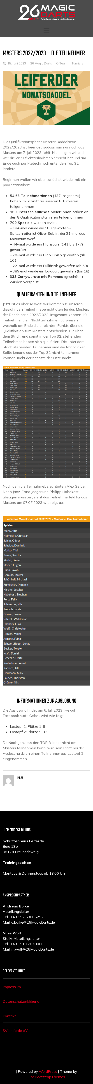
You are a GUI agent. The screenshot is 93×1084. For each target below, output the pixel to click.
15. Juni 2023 (16, 63)
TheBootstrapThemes (46, 1077)
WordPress (48, 1071)
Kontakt (9, 1016)
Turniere (78, 63)
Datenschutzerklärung (21, 1001)
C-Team (61, 63)
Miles (20, 778)
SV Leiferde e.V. (15, 1030)
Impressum (12, 986)
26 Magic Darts (41, 63)
